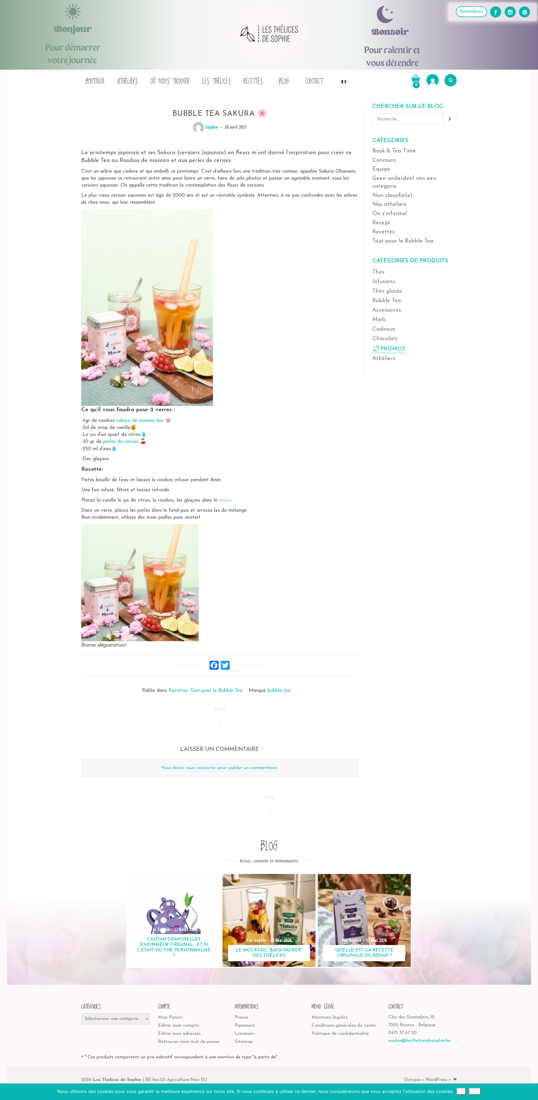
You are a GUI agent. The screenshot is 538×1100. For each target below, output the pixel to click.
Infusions (383, 282)
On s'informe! (389, 214)
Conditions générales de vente (344, 1025)
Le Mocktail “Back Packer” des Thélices (269, 953)
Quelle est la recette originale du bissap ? (364, 953)
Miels (379, 320)
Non (475, 1091)
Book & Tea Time (394, 151)
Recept (381, 223)
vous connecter (200, 768)
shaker (226, 500)
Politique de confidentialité (340, 1033)
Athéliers (127, 81)
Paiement (245, 1025)
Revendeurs (471, 11)
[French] (343, 80)
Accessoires (386, 310)
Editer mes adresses (179, 1033)
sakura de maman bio (140, 420)
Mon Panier (170, 1017)
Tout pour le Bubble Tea (216, 690)
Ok (461, 1091)
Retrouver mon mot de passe (188, 1041)
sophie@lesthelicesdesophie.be (419, 1040)
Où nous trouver (169, 81)
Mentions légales (329, 1017)
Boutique (95, 81)
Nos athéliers (389, 204)
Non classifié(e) (392, 195)
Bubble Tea (386, 301)
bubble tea (279, 690)
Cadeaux (383, 329)
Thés (378, 272)
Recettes (253, 81)
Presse (241, 1017)
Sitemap (244, 1041)
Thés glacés (387, 291)
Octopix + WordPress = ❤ (430, 1080)
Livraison (244, 1033)
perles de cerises (120, 441)
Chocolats (385, 339)
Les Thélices (216, 81)
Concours (384, 160)
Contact (314, 81)
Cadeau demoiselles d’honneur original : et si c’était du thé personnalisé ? (173, 947)
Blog (284, 81)
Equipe (381, 169)
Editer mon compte (178, 1025)
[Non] (531, 1092)
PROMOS (393, 349)
